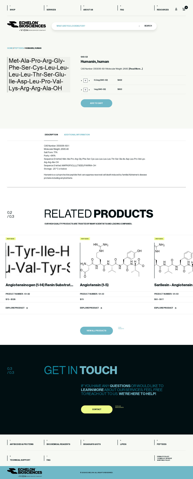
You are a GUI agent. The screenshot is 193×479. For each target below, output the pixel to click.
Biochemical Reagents (58, 444)
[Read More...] (136, 69)
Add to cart (96, 103)
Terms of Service (164, 458)
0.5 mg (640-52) (101, 80)
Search (148, 26)
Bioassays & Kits (92, 444)
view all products (96, 331)
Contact (96, 409)
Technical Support (20, 460)
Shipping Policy (163, 460)
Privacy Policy (163, 456)
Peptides (19, 48)
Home (10, 48)
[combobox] (97, 26)
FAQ (122, 10)
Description (51, 135)
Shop (12, 10)
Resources (163, 10)
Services (51, 10)
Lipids (123, 444)
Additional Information (77, 135)
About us (88, 10)
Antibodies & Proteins (21, 444)
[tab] (51, 135)
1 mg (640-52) (100, 89)
